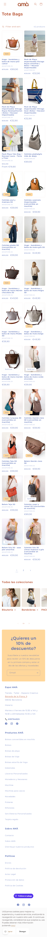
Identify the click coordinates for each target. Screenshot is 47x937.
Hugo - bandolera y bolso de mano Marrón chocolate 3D (12, 290)
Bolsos (8, 745)
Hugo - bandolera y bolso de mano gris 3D (34, 246)
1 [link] (16, 570)
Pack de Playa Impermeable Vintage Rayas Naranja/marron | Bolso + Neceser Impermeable (12, 111)
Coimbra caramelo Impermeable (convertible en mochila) (32, 203)
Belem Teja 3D (8, 504)
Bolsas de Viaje (12, 756)
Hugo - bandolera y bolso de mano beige (33, 333)
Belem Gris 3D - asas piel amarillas (11, 549)
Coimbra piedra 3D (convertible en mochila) (10, 247)
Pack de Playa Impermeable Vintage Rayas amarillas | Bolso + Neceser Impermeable (34, 63)
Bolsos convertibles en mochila (20, 739)
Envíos (8, 863)
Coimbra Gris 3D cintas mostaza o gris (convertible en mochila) (34, 551)
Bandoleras (28, 609)
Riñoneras (9, 808)
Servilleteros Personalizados (18, 814)
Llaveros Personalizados (16, 774)
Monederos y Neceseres (16, 779)
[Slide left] (18, 623)
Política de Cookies (14, 885)
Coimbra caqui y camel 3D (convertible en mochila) (34, 506)
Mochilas (9, 785)
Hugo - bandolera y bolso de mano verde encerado (33, 377)
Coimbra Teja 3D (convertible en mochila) (9, 463)
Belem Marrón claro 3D (33, 462)
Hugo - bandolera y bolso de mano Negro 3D (34, 290)
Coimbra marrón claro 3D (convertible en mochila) (34, 420)
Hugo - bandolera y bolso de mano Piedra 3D (12, 334)
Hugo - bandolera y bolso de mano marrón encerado (12, 377)
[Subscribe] (37, 673)
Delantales (10, 768)
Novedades (10, 796)
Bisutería (7, 609)
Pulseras (9, 802)
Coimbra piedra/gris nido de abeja (33, 155)
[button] (5, 4)
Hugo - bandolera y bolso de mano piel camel (10, 61)
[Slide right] (29, 623)
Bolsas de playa (12, 751)
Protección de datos (14, 880)
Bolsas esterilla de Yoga (16, 762)
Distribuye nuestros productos (19, 847)
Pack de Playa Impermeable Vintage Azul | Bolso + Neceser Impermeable (34, 110)
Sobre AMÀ (10, 841)
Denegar (22, 931)
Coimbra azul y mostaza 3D (9, 201)
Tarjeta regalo (11, 819)
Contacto (9, 835)
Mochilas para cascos (15, 791)
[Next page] (30, 570)
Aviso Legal (10, 874)
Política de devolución (15, 868)
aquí (13, 925)
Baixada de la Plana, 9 (16, 696)
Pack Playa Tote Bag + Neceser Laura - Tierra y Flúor (12, 156)
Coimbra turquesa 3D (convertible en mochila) (11, 420)
